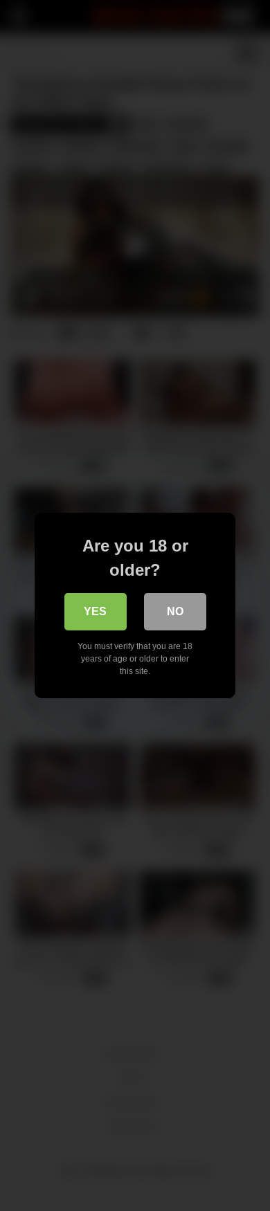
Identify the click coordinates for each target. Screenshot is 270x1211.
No (175, 611)
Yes (95, 611)
